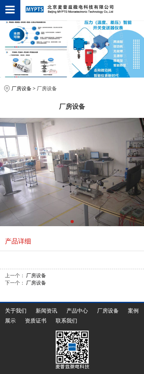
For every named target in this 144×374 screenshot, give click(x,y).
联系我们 (66, 320)
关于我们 (15, 310)
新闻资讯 (46, 310)
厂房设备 (21, 88)
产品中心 (77, 310)
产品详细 (18, 241)
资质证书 (35, 320)
